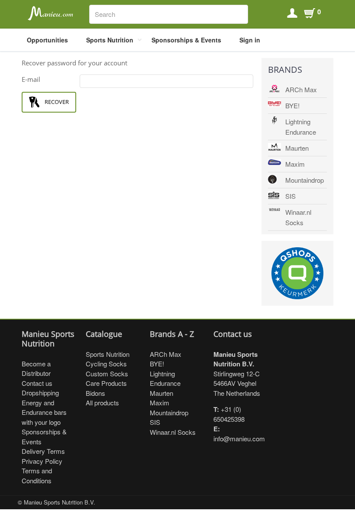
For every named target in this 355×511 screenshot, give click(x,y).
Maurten (297, 147)
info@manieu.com (239, 438)
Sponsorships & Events (186, 40)
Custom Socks (107, 373)
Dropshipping (40, 392)
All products (102, 402)
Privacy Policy (42, 461)
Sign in (249, 40)
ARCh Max (301, 89)
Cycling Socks (106, 363)
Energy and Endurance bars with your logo (44, 412)
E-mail (31, 79)
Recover (57, 102)
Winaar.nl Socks (298, 217)
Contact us (37, 383)
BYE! (292, 105)
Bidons (95, 393)
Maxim (295, 163)
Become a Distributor (36, 368)
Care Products (106, 383)
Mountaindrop (304, 179)
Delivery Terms (43, 451)
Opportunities (47, 40)
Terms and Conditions (37, 475)
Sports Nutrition (109, 40)
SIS (290, 196)
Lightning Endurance (300, 126)
